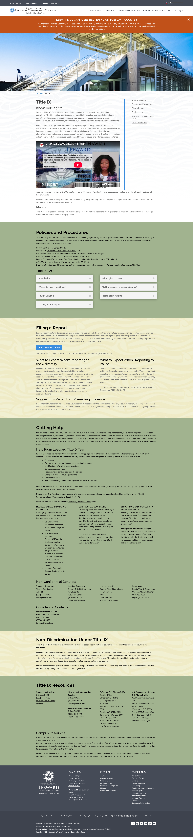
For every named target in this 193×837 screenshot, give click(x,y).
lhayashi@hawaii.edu (109, 600)
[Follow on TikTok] (150, 823)
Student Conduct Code (56, 248)
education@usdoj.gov (141, 720)
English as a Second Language (143, 788)
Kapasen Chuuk (60, 816)
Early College (105, 781)
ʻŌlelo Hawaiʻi (149, 816)
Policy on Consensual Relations (67, 256)
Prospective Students (108, 791)
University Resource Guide (79, 501)
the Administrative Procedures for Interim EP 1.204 (67, 262)
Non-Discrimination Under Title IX (143, 117)
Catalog (135, 781)
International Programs (109, 786)
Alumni (103, 776)
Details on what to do (61, 409)
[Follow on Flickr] (154, 823)
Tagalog (86, 816)
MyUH (18, 4)
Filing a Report (138, 108)
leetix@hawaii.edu (55, 497)
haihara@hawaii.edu (76, 600)
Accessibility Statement (71, 829)
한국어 (137, 816)
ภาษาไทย (75, 816)
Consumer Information (141, 803)
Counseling (136, 786)
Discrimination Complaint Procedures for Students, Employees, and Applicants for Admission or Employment (82, 265)
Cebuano (107, 816)
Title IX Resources (139, 123)
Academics (108, 10)
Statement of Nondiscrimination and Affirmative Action (68, 253)
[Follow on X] (141, 823)
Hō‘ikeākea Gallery (139, 793)
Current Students (106, 778)
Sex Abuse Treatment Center (51, 536)
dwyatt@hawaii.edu (140, 597)
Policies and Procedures (142, 104)
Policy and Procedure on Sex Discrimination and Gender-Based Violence (74, 259)
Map (12, 4)
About (171, 10)
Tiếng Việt (69, 816)
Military (103, 788)
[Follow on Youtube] (145, 823)
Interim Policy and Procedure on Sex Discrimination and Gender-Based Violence (71, 658)
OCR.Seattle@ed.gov (109, 723)
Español (142, 816)
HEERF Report (137, 791)
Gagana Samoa (50, 816)
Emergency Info (41, 829)
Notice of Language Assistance (93, 829)
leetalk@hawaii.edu (76, 703)
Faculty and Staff (106, 783)
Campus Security (138, 778)
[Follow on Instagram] (137, 823)
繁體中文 (127, 816)
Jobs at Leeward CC (52, 4)
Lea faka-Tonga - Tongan (96, 816)
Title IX (108, 829)
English (170, 3)
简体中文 (121, 816)
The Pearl (135, 800)
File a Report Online (49, 347)
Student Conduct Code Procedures (61, 251)
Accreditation (137, 776)
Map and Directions (55, 829)
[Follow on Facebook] (133, 823)
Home (41, 94)
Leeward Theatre (138, 798)
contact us (66, 826)
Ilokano (81, 816)
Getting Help (137, 112)
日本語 (132, 816)
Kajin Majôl (114, 816)
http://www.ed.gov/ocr (110, 726)
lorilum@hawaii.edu (44, 623)
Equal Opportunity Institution (71, 823)
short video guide (141, 537)
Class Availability (32, 4)
